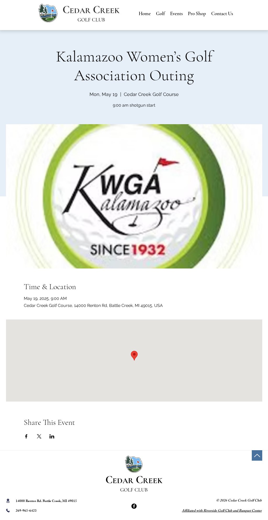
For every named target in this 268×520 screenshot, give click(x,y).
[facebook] (134, 506)
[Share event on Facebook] (26, 436)
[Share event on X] (39, 436)
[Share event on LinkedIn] (51, 436)
